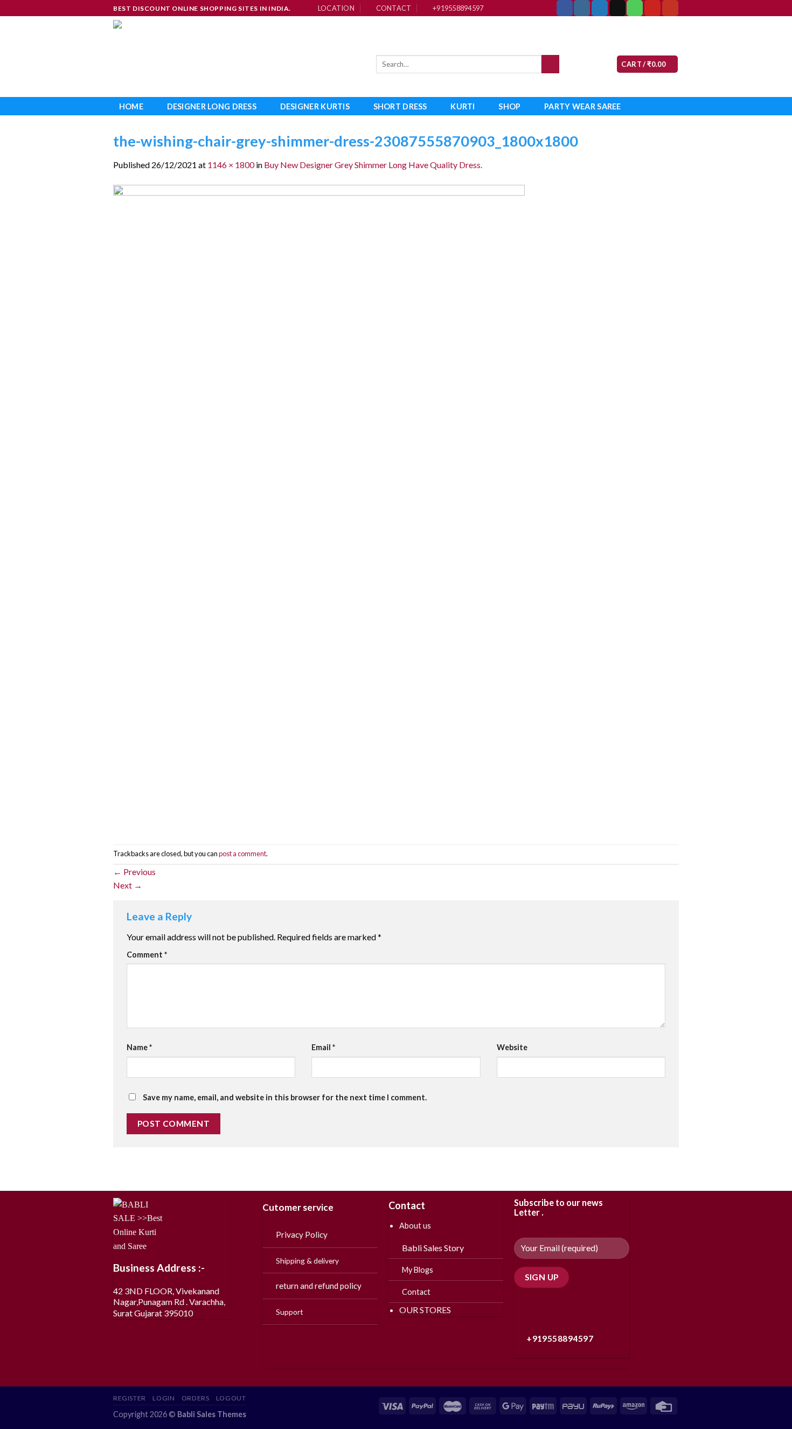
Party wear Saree (582, 106)
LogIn (163, 1398)
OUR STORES (425, 1310)
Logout (231, 1398)
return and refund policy (319, 1286)
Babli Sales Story (433, 1248)
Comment (147, 954)
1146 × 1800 (230, 164)
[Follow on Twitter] (600, 8)
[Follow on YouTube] (670, 8)
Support (289, 1311)
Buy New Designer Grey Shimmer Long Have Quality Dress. (373, 164)
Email (323, 1047)
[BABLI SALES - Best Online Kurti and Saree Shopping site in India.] (236, 56)
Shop (509, 106)
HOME (131, 106)
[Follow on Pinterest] (652, 8)
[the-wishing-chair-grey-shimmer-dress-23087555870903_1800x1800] (319, 507)
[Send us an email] (617, 8)
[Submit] (550, 64)
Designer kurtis (315, 106)
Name (139, 1047)
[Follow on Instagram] (582, 8)
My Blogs (417, 1269)
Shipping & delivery (307, 1260)
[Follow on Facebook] (565, 8)
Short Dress (400, 106)
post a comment (242, 853)
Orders (196, 1398)
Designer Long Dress (211, 106)
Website (512, 1047)
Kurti (462, 106)
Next (127, 885)
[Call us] (635, 8)
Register (129, 1398)
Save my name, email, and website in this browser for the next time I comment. (285, 1097)
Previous (134, 871)
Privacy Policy (302, 1234)
